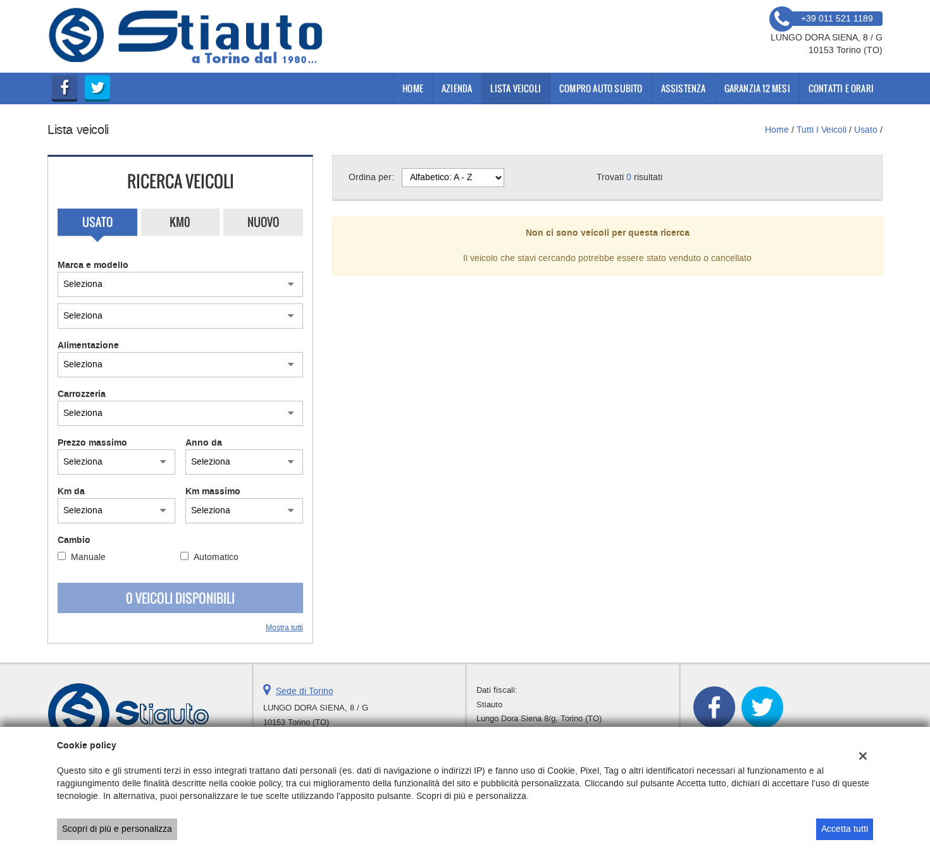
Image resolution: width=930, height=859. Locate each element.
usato (865, 130)
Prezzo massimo (92, 443)
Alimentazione (88, 345)
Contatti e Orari (841, 88)
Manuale (88, 557)
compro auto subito (601, 88)
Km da (71, 491)
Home (412, 88)
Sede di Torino (304, 691)
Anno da (203, 443)
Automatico (216, 557)
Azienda (457, 88)
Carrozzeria (82, 394)
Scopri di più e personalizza (117, 829)
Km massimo (212, 491)
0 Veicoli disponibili (180, 597)
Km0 (180, 222)
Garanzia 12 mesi (757, 88)
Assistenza (683, 88)
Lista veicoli (515, 88)
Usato (97, 222)
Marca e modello (93, 265)
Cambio (74, 540)
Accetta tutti (844, 829)
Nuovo (263, 222)
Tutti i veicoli (821, 130)
